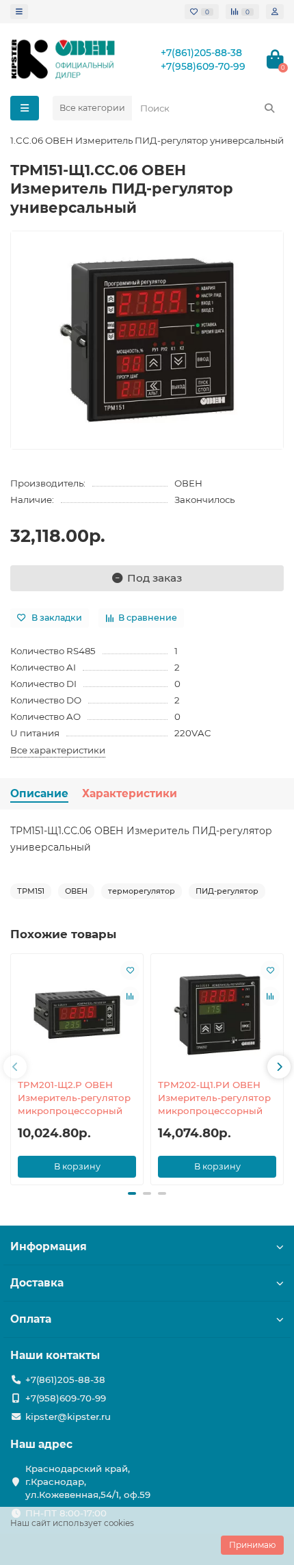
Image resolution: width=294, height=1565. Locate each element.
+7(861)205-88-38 (201, 53)
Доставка (37, 1282)
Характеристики (129, 793)
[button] (15, 1066)
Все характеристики (57, 750)
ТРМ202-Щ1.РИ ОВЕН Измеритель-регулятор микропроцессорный (214, 1097)
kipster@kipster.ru (68, 1416)
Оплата (30, 1318)
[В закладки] (129, 970)
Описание (39, 793)
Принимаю (252, 1545)
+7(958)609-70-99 (203, 66)
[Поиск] (269, 108)
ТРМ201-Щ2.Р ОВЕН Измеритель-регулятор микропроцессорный (74, 1097)
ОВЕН (188, 483)
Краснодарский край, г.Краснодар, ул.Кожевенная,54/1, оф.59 (87, 1481)
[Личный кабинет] (275, 11)
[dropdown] (19, 11)
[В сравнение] (129, 996)
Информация (48, 1246)
